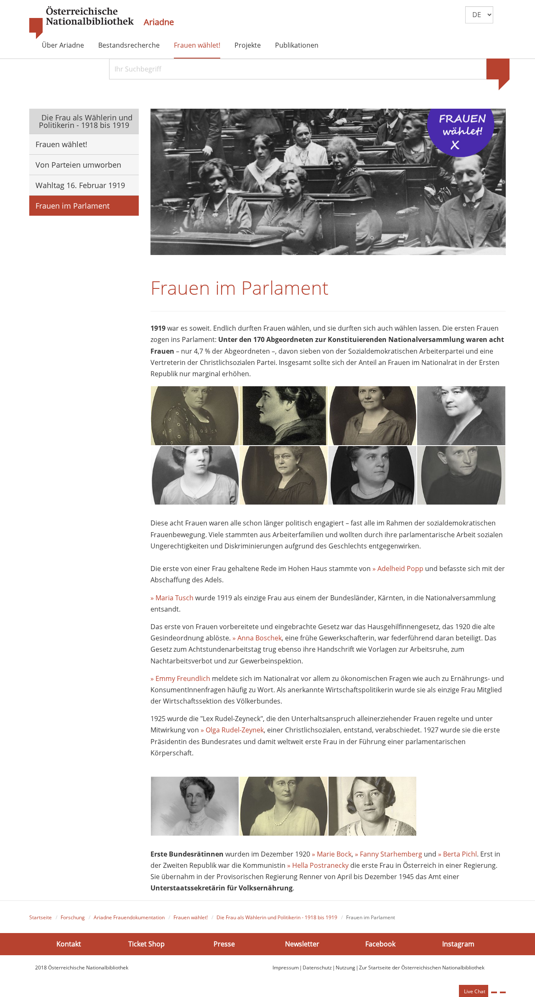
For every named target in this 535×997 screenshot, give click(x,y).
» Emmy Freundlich (180, 678)
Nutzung (345, 967)
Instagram (458, 944)
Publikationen (296, 45)
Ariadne (159, 22)
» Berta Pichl (457, 854)
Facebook (380, 944)
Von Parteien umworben (78, 165)
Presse (224, 944)
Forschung (73, 917)
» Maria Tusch (172, 597)
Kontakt (68, 944)
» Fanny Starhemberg (388, 854)
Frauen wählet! (197, 45)
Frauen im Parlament (73, 206)
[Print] (494, 992)
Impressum (286, 967)
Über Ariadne (63, 45)
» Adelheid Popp (397, 568)
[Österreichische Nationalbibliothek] (81, 23)
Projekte (247, 45)
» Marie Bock (332, 854)
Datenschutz (317, 967)
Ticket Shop (146, 944)
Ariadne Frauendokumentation (129, 917)
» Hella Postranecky (318, 865)
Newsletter (302, 944)
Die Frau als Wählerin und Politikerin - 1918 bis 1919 (86, 121)
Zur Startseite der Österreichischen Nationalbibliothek (421, 967)
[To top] (503, 992)
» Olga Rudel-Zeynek (232, 729)
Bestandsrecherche (129, 45)
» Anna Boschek (257, 638)
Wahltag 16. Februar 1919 (80, 185)
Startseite (40, 917)
